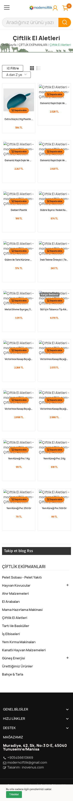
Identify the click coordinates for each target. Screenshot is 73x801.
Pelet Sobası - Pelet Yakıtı (22, 577)
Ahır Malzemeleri (15, 593)
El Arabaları (11, 601)
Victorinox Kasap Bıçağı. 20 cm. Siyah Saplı (19, 408)
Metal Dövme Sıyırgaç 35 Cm (19, 309)
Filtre (15, 68)
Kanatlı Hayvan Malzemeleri (24, 650)
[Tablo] (32, 68)
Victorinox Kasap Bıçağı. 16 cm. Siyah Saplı (19, 359)
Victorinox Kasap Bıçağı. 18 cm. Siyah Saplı (54, 359)
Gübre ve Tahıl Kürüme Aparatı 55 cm (19, 259)
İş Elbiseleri (11, 634)
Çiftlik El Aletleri (14, 618)
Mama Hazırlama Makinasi (22, 609)
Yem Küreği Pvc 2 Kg (54, 458)
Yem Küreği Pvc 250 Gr (18, 508)
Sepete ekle (20, 110)
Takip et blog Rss (18, 550)
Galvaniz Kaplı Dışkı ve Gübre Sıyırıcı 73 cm (54, 160)
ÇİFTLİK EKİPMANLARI (24, 567)
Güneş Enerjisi (13, 658)
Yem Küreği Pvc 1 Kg (19, 458)
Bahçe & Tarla (12, 674)
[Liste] (38, 68)
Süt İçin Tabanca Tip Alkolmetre (54, 309)
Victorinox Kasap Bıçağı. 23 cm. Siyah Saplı (54, 408)
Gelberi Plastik (19, 210)
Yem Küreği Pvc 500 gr (54, 508)
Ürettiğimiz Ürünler (17, 666)
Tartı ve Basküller (15, 626)
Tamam (14, 794)
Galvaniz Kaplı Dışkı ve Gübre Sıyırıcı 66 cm (19, 160)
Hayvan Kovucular (16, 585)
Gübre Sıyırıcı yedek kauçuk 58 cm (54, 210)
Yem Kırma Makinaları (18, 642)
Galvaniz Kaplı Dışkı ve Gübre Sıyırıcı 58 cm (54, 103)
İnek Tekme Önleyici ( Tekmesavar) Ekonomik (54, 259)
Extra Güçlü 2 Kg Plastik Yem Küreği (19, 119)
